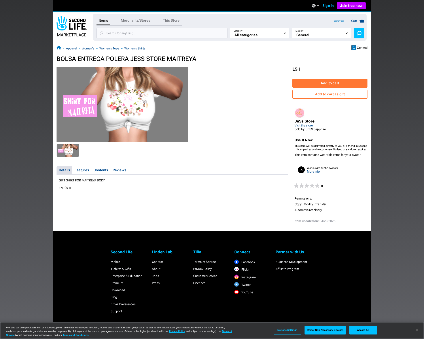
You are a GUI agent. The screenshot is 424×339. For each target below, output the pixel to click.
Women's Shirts (134, 48)
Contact (157, 262)
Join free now (351, 6)
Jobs (155, 276)
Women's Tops (109, 48)
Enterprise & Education (126, 276)
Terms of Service (204, 262)
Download (118, 290)
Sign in (328, 6)
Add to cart (330, 83)
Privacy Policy (202, 269)
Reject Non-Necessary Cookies (325, 330)
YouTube (246, 292)
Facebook (247, 262)
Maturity (299, 31)
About (156, 269)
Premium (117, 283)
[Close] (417, 330)
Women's (88, 48)
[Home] (59, 48)
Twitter (245, 284)
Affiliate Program (287, 269)
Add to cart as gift (330, 94)
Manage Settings (287, 330)
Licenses (199, 283)
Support (116, 311)
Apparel (71, 48)
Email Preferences (123, 304)
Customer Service (205, 276)
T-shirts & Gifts (121, 269)
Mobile (115, 262)
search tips (339, 21)
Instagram (248, 277)
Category (238, 31)
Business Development (291, 262)
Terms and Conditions (76, 335)
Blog (114, 297)
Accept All (363, 330)
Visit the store (304, 125)
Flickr (244, 269)
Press (156, 283)
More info (313, 171)
